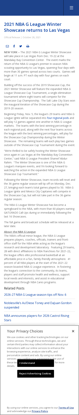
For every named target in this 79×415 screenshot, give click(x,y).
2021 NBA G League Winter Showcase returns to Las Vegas (37, 27)
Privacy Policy (40, 411)
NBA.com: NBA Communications (28, 7)
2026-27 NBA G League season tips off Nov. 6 (35, 295)
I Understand (27, 363)
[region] (39, 370)
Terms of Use (66, 407)
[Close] (73, 331)
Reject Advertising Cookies (35, 373)
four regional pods (58, 118)
